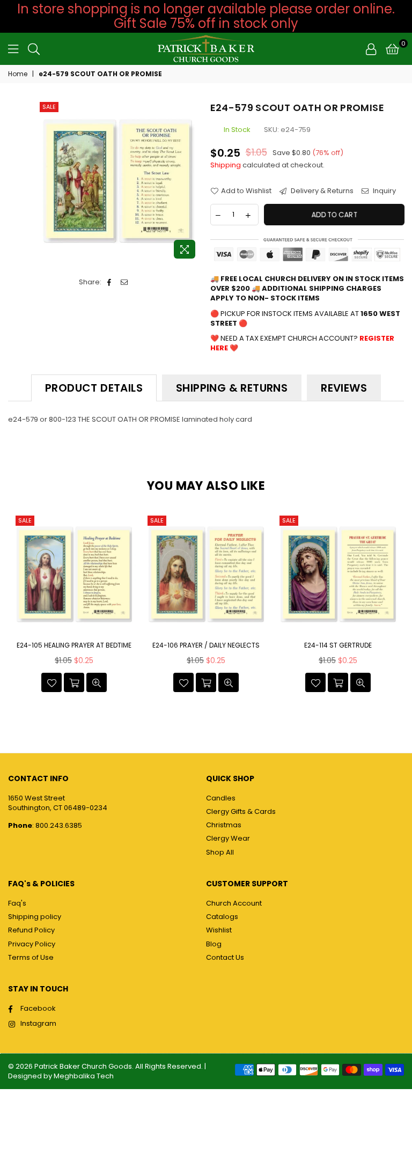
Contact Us (225, 957)
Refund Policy (31, 930)
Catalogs (222, 917)
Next (394, 605)
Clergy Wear (228, 838)
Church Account (234, 903)
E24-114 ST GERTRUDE (338, 645)
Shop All (220, 852)
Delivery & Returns (321, 191)
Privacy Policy (31, 944)
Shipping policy (34, 917)
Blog (214, 944)
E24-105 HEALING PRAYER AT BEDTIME (74, 645)
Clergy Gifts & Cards (241, 811)
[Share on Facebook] (110, 282)
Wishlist (219, 930)
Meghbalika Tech (84, 1076)
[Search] (34, 49)
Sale (49, 106)
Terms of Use (31, 957)
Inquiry (383, 191)
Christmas (223, 825)
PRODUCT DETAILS (94, 387)
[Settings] (371, 49)
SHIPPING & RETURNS (232, 387)
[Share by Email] (125, 282)
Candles (221, 798)
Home (17, 74)
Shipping (225, 165)
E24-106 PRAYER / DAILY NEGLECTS (206, 645)
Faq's (17, 903)
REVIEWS (344, 387)
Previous (17, 605)
